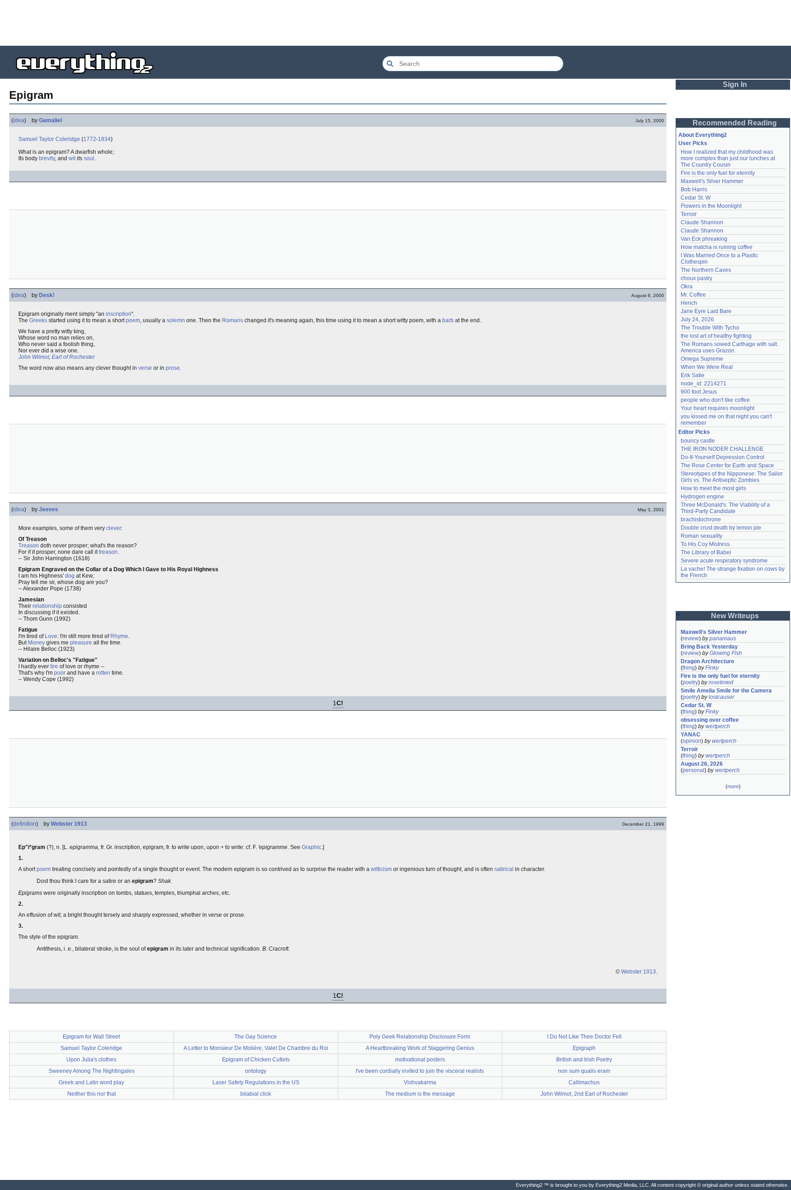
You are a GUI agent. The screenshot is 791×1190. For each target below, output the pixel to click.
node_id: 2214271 (703, 383)
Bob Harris (694, 189)
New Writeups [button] (735, 616)
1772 (89, 139)
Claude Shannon (702, 222)
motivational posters (420, 1059)
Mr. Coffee (693, 295)
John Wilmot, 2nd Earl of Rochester (584, 1094)
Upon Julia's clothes (91, 1059)
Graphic (311, 847)
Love (51, 636)
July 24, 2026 (697, 319)
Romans (232, 320)
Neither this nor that (91, 1094)
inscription (118, 314)
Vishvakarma (420, 1082)
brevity (47, 158)
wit (72, 158)
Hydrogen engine (702, 496)
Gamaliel (50, 120)
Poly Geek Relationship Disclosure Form (419, 1036)
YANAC (690, 734)
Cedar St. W (695, 198)
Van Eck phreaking (704, 239)
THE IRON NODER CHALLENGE (722, 449)
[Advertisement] (395, 22)
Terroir (689, 214)
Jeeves (48, 509)
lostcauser (721, 697)
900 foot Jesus (699, 392)
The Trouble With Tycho (710, 328)
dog (70, 576)
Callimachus (584, 1082)
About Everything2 (702, 135)
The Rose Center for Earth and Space (727, 465)
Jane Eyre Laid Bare (706, 311)
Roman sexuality (701, 536)
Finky (712, 668)
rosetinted (721, 682)
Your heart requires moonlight (717, 408)
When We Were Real (707, 367)
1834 (104, 139)
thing (689, 668)
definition (24, 824)
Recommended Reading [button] (735, 123)
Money (36, 642)
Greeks (38, 320)
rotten (103, 673)
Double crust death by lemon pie (721, 528)
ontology (255, 1071)
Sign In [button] (735, 84)
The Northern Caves (706, 270)
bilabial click (255, 1094)
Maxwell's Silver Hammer (712, 181)
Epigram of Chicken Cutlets (256, 1059)
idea (18, 120)
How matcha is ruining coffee (717, 247)
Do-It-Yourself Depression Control (722, 457)
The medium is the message (420, 1094)
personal (693, 770)
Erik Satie (692, 375)
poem (133, 320)
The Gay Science (255, 1036)
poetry (690, 682)
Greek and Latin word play (91, 1082)
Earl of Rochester (73, 357)
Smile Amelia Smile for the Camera (726, 690)
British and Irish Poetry (584, 1059)
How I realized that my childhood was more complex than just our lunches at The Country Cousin (728, 158)
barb (448, 320)
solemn (176, 320)
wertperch (717, 726)
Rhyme (119, 636)
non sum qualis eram (584, 1071)
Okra (687, 286)
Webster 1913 (69, 824)
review (691, 638)
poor (59, 673)
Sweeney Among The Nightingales (92, 1071)
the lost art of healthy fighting (716, 336)
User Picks (692, 143)
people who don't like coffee (715, 400)
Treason (28, 545)
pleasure (81, 642)
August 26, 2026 (702, 764)
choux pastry (696, 278)
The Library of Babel (706, 552)
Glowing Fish (726, 653)
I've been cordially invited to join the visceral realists (420, 1071)
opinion (692, 741)
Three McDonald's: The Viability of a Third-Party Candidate (726, 508)
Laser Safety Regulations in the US (255, 1082)
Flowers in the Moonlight (711, 206)
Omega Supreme (702, 359)
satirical (504, 869)
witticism (381, 869)
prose (173, 368)
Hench (689, 303)
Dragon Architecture (707, 661)
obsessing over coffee (710, 720)
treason (108, 552)
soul (89, 158)
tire (54, 666)
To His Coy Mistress (705, 544)
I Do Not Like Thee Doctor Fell (584, 1036)
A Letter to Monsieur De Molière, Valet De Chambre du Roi (256, 1048)
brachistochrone (701, 519)
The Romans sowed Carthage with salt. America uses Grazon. (730, 347)
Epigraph (584, 1048)
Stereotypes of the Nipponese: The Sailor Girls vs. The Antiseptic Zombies (732, 477)
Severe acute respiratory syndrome (724, 560)
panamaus (723, 638)
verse (145, 368)
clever (113, 528)
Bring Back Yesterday (709, 647)
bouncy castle (698, 441)
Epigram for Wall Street (91, 1036)
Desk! (46, 295)
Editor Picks (694, 432)
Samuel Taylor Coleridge (49, 139)
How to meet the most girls (713, 488)
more (733, 786)
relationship (47, 606)
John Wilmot (33, 357)
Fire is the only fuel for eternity (718, 173)
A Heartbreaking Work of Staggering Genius (420, 1048)
